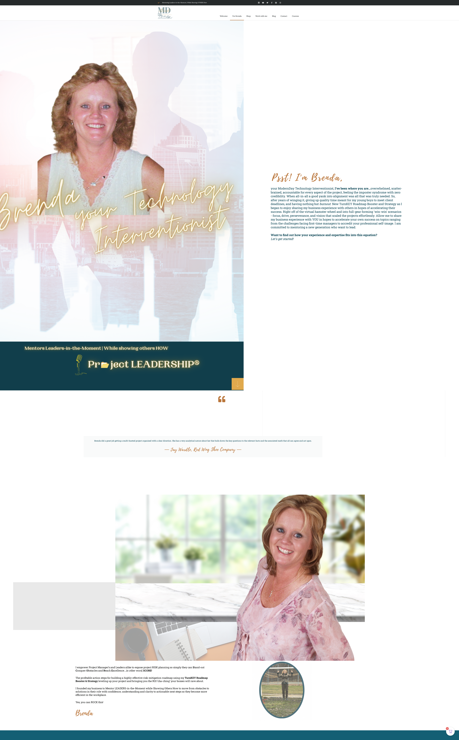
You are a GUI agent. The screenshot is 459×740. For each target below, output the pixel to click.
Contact (284, 16)
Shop (248, 16)
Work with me (261, 16)
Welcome (224, 16)
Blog (274, 16)
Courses (295, 16)
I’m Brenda (237, 16)
